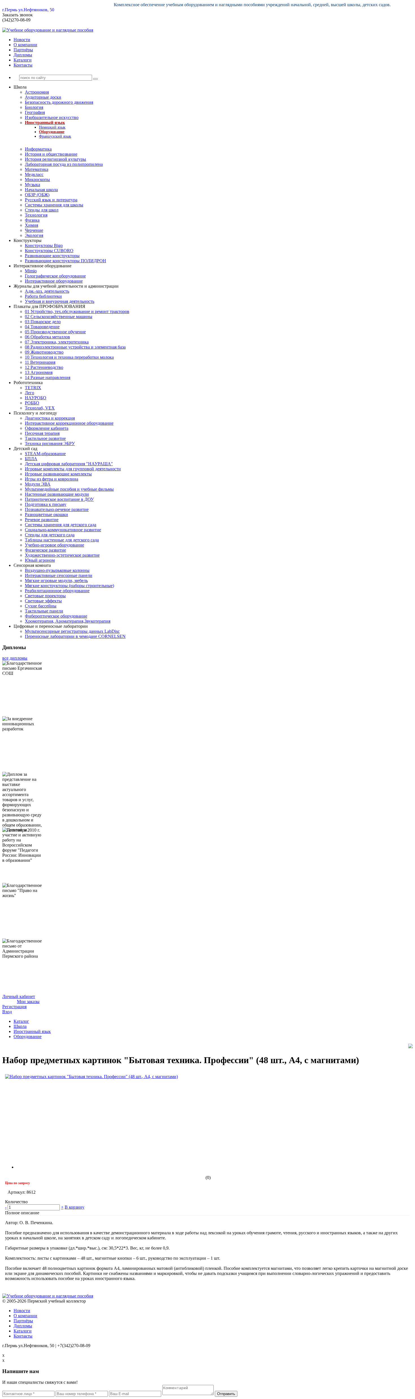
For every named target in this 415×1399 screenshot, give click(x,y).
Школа (20, 1026)
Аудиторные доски (43, 97)
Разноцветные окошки (46, 514)
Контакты (23, 65)
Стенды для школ (41, 210)
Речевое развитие (41, 519)
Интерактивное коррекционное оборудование (69, 423)
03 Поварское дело (43, 321)
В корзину (74, 1207)
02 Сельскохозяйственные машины (58, 316)
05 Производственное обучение (55, 331)
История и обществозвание (51, 154)
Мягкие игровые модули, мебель (56, 580)
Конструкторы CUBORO (49, 250)
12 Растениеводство (44, 367)
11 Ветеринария (40, 362)
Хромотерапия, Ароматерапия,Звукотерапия (67, 621)
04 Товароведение (42, 326)
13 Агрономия (39, 372)
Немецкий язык (52, 127)
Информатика (38, 149)
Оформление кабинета (46, 428)
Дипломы (23, 54)
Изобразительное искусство (51, 117)
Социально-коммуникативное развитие (63, 529)
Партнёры (23, 49)
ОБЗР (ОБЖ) (37, 194)
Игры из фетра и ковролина (51, 479)
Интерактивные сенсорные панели (58, 575)
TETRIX (33, 387)
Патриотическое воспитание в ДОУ (59, 499)
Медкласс (34, 174)
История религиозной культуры (55, 159)
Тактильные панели (44, 611)
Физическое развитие (45, 550)
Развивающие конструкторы (52, 255)
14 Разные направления (47, 377)
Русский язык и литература (51, 199)
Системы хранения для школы (54, 204)
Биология (34, 107)
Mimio (31, 270)
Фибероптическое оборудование (56, 616)
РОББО (32, 402)
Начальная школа (41, 189)
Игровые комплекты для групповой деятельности (73, 468)
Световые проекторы (45, 595)
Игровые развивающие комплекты (58, 474)
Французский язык (55, 136)
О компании (25, 44)
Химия (31, 225)
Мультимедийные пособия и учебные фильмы (69, 489)
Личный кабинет (18, 996)
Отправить (226, 1394)
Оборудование (51, 132)
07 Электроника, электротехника (57, 342)
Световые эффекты (43, 600)
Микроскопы (37, 179)
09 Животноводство (44, 352)
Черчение (34, 230)
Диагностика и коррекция (50, 418)
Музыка (32, 184)
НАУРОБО (35, 397)
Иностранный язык (45, 122)
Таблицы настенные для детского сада (62, 539)
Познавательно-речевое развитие (57, 509)
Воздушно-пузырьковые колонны (57, 570)
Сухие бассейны (40, 605)
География (35, 112)
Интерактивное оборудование (54, 281)
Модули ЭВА (38, 484)
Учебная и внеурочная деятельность (59, 301)
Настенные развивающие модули (57, 494)
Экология (34, 235)
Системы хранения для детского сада (60, 524)
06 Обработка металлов (47, 336)
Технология (36, 215)
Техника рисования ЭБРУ (50, 443)
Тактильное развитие (45, 438)
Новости (22, 39)
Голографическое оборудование (55, 276)
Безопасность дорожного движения (59, 102)
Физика (32, 220)
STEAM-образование (45, 453)
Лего (29, 392)
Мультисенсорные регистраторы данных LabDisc (72, 631)
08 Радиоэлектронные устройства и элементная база (75, 347)
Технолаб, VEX (40, 408)
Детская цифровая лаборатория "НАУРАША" (69, 463)
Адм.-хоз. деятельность (47, 291)
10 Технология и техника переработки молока (69, 357)
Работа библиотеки (43, 296)
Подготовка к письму (45, 504)
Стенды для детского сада (50, 534)
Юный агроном (40, 560)
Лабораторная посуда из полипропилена (64, 164)
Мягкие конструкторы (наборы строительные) (69, 585)
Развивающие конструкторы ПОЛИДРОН (65, 260)
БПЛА (31, 458)
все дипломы (14, 658)
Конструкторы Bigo (44, 245)
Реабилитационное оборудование (57, 590)
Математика (36, 169)
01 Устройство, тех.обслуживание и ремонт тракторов (77, 311)
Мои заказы (28, 1001)
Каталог (21, 1021)
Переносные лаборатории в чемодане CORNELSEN (75, 636)
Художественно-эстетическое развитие (62, 555)
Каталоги (23, 60)
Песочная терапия (42, 433)
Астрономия (37, 92)
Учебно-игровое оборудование (54, 545)
